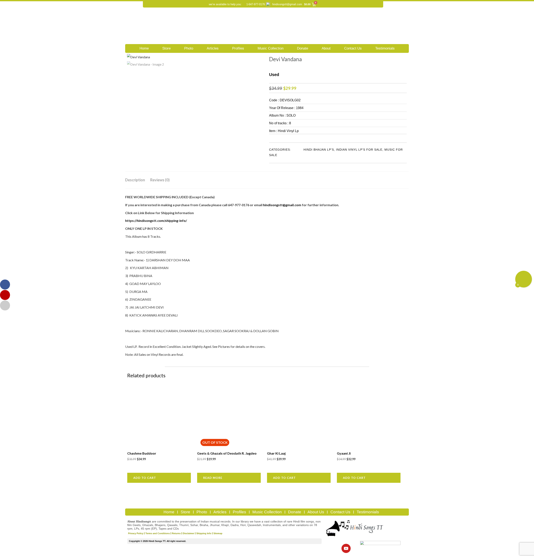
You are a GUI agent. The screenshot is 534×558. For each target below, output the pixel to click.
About (326, 48)
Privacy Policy (135, 533)
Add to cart (144, 477)
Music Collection (270, 48)
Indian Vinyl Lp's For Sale (359, 149)
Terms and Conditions (157, 533)
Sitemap (217, 533)
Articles (213, 48)
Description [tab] (135, 180)
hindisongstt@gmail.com (287, 4)
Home (144, 48)
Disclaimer (188, 533)
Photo (188, 48)
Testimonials (385, 48)
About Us (315, 512)
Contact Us (353, 48)
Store (166, 48)
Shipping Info (203, 533)
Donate (302, 48)
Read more (212, 477)
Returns (176, 533)
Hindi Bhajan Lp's (319, 149)
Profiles (238, 48)
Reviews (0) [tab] (160, 180)
